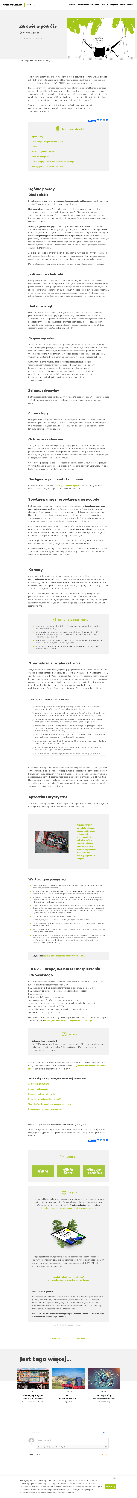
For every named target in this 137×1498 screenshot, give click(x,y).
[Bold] (38, 1447)
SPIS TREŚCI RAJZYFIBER (38, 1084)
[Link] (62, 1447)
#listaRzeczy (83, 5)
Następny (81, 1339)
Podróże (33, 1392)
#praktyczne (37, 38)
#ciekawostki (31, 1402)
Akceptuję (110, 1487)
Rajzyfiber (114, 5)
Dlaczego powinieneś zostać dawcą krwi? (48, 166)
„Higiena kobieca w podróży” (70, 485)
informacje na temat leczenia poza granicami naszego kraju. (68, 1020)
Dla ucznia (94, 5)
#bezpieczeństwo (26, 38)
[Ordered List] (50, 1447)
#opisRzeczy (68, 1402)
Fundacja (104, 5)
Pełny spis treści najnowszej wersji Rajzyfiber (69, 1277)
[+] (68, 1446)
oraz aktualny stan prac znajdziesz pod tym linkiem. (68, 1280)
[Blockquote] (56, 1447)
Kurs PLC (72, 5)
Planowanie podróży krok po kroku (41, 1094)
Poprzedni (56, 1339)
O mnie (122, 5)
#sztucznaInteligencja (104, 1402)
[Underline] (44, 1447)
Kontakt (130, 5)
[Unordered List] (53, 1447)
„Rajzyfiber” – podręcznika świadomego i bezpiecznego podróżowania (68, 1208)
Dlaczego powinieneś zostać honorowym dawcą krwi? (64, 956)
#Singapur (41, 1402)
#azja (23, 1402)
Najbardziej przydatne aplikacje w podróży (45, 1099)
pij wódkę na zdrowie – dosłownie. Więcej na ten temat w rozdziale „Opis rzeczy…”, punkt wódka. (67, 754)
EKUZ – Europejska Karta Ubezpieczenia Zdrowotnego (53, 161)
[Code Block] (59, 1447)
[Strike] (47, 1447)
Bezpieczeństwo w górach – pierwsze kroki (45, 1109)
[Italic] (41, 1447)
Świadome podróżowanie (38, 1089)
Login (106, 1433)
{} (65, 1446)
